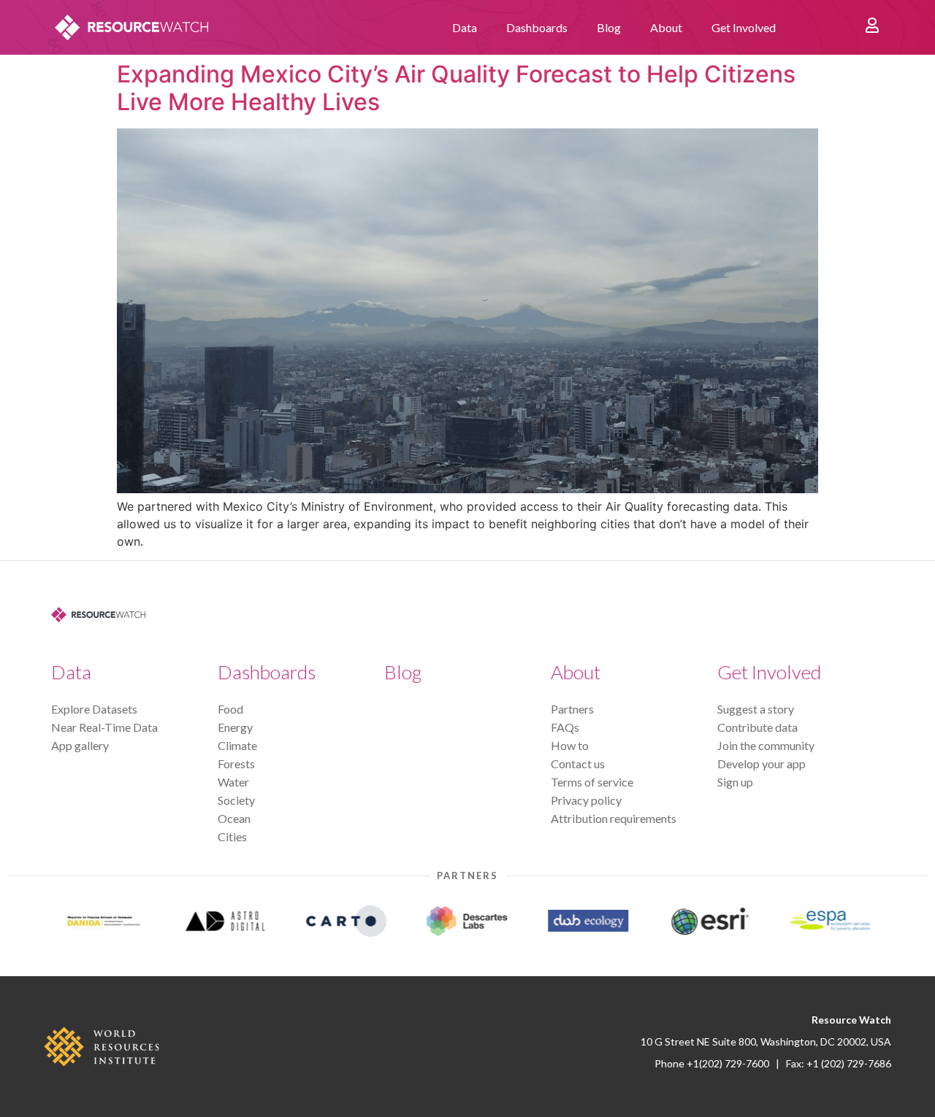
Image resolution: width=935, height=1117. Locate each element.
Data (464, 27)
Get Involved (743, 27)
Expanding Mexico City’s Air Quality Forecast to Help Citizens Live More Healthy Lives (456, 88)
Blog (609, 27)
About (666, 27)
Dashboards (537, 27)
